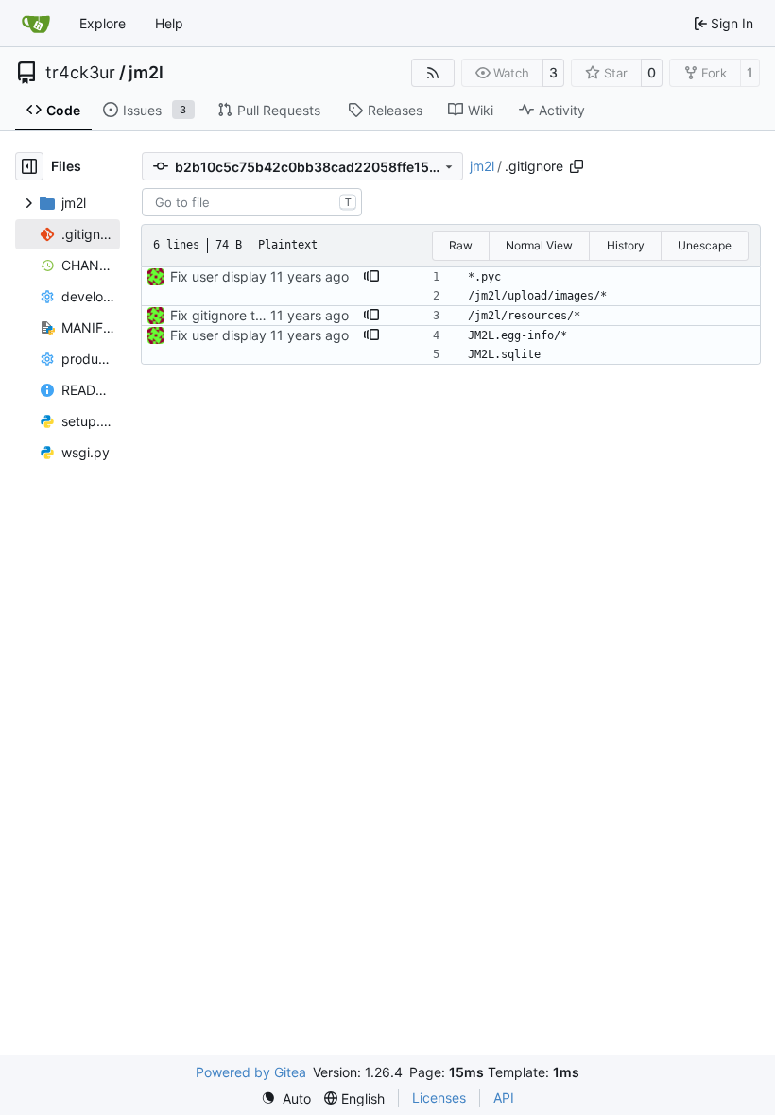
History (626, 245)
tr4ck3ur (80, 72)
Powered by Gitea (251, 1072)
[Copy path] (576, 166)
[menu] (286, 1098)
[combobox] (252, 202)
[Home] (35, 24)
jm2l (146, 72)
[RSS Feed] (433, 73)
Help (169, 23)
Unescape (705, 245)
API (503, 1097)
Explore (102, 23)
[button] (371, 276)
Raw (461, 245)
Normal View (539, 245)
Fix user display (218, 276)
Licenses (439, 1097)
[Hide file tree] (29, 166)
